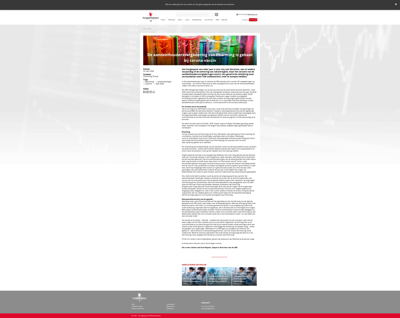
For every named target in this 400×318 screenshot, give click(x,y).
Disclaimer (170, 309)
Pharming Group (150, 76)
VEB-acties (171, 20)
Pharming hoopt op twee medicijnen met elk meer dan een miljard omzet (218, 278)
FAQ (133, 304)
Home (163, 20)
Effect (217, 20)
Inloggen (245, 20)
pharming (149, 81)
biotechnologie (164, 81)
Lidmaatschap (196, 20)
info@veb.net (253, 14)
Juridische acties (137, 306)
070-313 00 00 (242, 14)
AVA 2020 (160, 83)
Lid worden (170, 304)
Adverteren (170, 306)
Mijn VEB (224, 20)
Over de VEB (208, 20)
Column (148, 83)
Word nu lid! (253, 20)
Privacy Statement (138, 309)
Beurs (180, 20)
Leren (187, 20)
